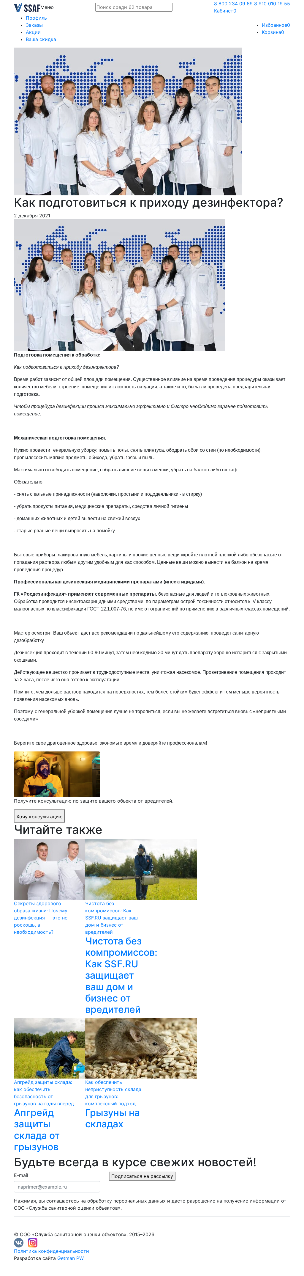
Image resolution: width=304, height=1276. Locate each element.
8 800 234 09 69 (233, 4)
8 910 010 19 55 (272, 4)
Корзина (273, 32)
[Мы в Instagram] (32, 1242)
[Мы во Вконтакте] (18, 1242)
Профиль (36, 18)
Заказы (34, 25)
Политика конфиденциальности (51, 1251)
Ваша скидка (41, 39)
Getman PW (70, 1258)
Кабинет (225, 11)
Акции (33, 32)
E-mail (21, 1175)
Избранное (276, 25)
